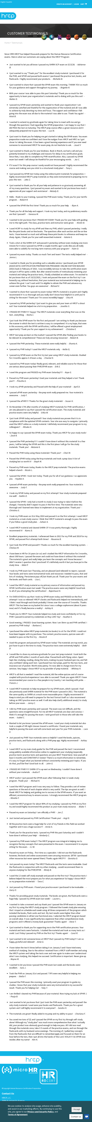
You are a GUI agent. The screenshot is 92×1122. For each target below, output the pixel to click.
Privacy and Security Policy (40, 1111)
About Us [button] (69, 36)
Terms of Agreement (18, 1114)
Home (30, 36)
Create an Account (64, 4)
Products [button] (57, 36)
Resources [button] (83, 36)
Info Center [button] (43, 36)
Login (76, 4)
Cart (82, 4)
